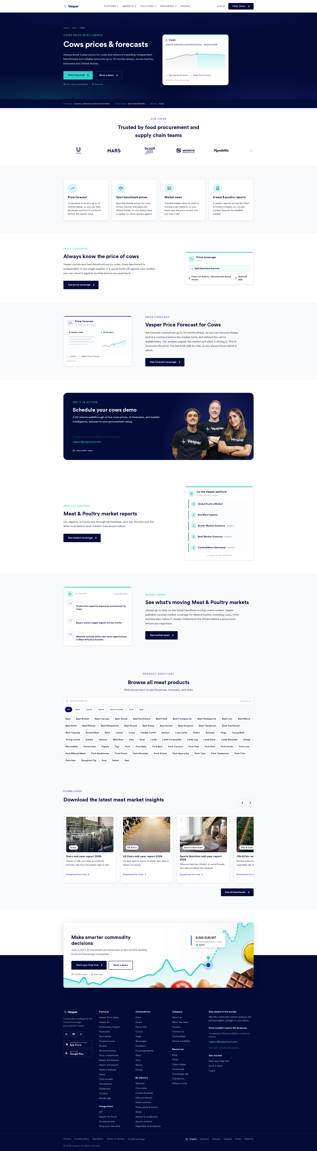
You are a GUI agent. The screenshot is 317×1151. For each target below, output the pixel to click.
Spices (139, 1065)
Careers (176, 1027)
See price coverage (79, 285)
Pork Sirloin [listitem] (160, 753)
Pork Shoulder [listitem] (140, 753)
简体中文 (249, 1139)
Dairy (138, 1017)
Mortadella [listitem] (72, 746)
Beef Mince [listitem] (244, 719)
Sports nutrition (144, 1121)
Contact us (178, 1032)
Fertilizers (141, 1046)
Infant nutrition (143, 1102)
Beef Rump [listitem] (148, 726)
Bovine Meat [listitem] (92, 733)
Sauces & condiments (147, 1117)
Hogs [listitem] (223, 733)
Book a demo (107, 75)
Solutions (147, 6)
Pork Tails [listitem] (200, 753)
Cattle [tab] (89, 710)
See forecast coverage (163, 362)
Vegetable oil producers (148, 1126)
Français (216, 1139)
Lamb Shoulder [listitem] (229, 740)
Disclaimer (97, 1139)
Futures (103, 1046)
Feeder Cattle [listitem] (148, 733)
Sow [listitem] (104, 760)
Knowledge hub (180, 1074)
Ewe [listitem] (131, 740)
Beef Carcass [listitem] (102, 719)
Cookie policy (81, 1139)
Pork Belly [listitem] (141, 746)
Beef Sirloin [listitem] (166, 726)
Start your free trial (87, 965)
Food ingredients (144, 1051)
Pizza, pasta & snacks (147, 1107)
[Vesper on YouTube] (74, 1034)
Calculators (178, 1079)
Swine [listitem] (115, 760)
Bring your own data (109, 1126)
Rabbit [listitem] (89, 740)
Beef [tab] (78, 710)
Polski (238, 1139)
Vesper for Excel (108, 1117)
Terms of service (115, 1139)
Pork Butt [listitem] (157, 746)
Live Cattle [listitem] (181, 733)
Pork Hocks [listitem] (227, 746)
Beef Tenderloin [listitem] (207, 726)
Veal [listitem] (126, 760)
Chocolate (141, 1088)
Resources (167, 6)
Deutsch (204, 1139)
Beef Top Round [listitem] (231, 726)
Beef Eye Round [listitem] (141, 719)
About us (177, 1017)
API (101, 1112)
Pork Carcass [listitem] (175, 746)
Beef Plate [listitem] (71, 726)
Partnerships (178, 1036)
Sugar (138, 1036)
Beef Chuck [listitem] (121, 719)
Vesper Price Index (109, 1017)
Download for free (76, 874)
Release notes (179, 1083)
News (102, 1074)
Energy (139, 1070)
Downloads (178, 1069)
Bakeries (140, 1083)
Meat (74, 28)
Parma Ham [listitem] (90, 746)
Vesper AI (104, 1022)
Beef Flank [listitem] (161, 719)
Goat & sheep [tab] (116, 710)
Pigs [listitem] (117, 746)
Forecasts (104, 1032)
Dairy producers (144, 1098)
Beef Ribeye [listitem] (88, 726)
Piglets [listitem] (105, 746)
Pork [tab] (131, 710)
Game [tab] (101, 710)
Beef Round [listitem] (130, 726)
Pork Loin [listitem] (244, 746)
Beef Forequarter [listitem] (182, 719)
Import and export (108, 1065)
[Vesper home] (71, 6)
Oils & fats (141, 1027)
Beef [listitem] (68, 719)
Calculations (105, 1084)
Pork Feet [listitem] (193, 746)
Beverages (141, 1041)
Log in (221, 6)
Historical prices (107, 1051)
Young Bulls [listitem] (238, 733)
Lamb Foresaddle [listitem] (171, 740)
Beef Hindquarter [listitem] (206, 719)
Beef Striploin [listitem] (185, 726)
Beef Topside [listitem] (73, 733)
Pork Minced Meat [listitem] (76, 753)
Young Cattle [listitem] (73, 740)
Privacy (67, 1139)
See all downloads (235, 892)
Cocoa (139, 1032)
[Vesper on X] (81, 1034)
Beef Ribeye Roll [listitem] (110, 726)
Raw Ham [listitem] (71, 760)
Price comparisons (109, 1055)
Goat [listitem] (142, 740)
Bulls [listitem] (107, 733)
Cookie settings (136, 1139)
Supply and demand (109, 1060)
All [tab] (68, 710)
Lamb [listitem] (154, 740)
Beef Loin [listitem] (227, 719)
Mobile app (105, 1098)
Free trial (239, 6)
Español (228, 1139)
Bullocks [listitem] (210, 733)
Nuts (138, 1060)
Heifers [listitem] (165, 733)
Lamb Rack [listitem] (209, 740)
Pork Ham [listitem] (210, 746)
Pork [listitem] (127, 746)
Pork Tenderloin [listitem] (220, 753)
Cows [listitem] (132, 733)
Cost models (106, 1079)
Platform (110, 6)
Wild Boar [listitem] (118, 740)
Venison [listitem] (103, 740)
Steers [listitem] (196, 733)
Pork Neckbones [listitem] (100, 753)
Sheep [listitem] (246, 740)
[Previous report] (242, 802)
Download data (107, 1121)
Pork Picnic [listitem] (121, 753)
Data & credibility (181, 1041)
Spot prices (105, 1036)
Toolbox (103, 1093)
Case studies (179, 1064)
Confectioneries (144, 1093)
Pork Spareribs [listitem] (181, 753)
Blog (174, 1055)
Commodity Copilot (109, 1027)
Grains (139, 1022)
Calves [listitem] (119, 733)
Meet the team (180, 1022)
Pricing (185, 6)
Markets (128, 6)
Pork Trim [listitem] (239, 753)
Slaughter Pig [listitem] (88, 760)
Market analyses (107, 1070)
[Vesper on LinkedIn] (66, 1034)
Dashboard (104, 1089)
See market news (160, 635)
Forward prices (107, 1041)
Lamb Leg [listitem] (192, 740)
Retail (138, 1112)
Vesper (66, 28)
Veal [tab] (141, 710)
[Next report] (250, 802)
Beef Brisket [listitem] (82, 719)
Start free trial (76, 75)
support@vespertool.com (87, 442)
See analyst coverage (80, 538)
